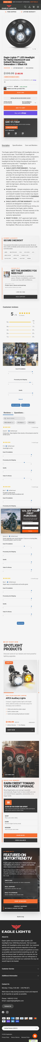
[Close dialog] (38, 510)
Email (23, 525)
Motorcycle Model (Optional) (27, 521)
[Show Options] (37, 523)
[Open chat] (35, 1036)
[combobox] (30, 523)
